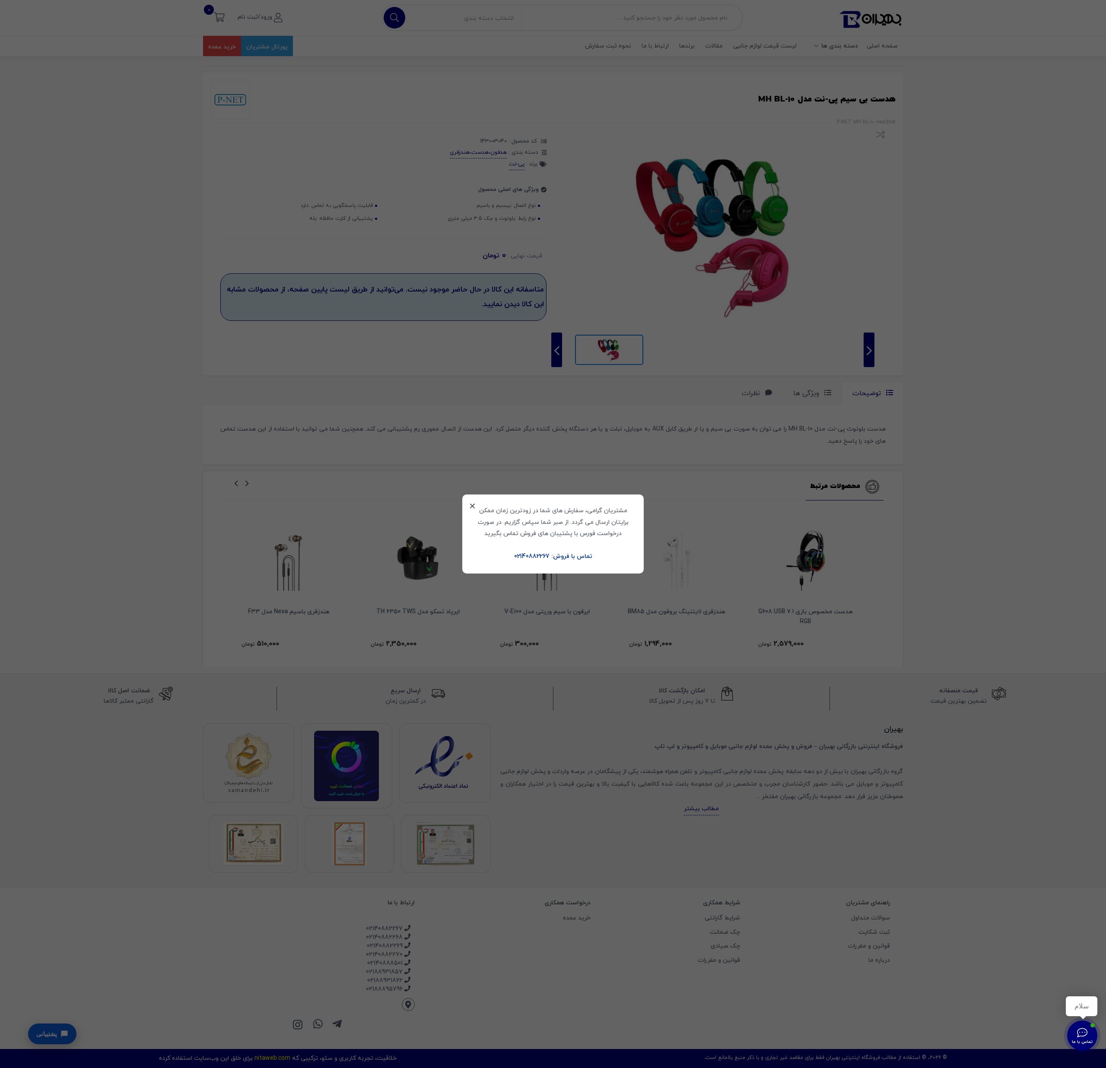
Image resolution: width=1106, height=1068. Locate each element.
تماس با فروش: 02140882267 (553, 556)
